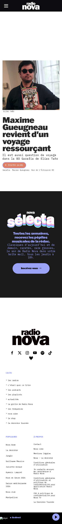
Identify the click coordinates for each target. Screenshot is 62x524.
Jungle (9, 455)
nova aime (13, 414)
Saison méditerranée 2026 (16, 485)
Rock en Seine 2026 (15, 477)
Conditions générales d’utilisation (44, 464)
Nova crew (38, 449)
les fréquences (15, 409)
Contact (37, 444)
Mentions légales (42, 454)
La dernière (12, 450)
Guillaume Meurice (15, 461)
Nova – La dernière (43, 458)
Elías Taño (8, 111)
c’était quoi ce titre (19, 385)
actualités (13, 399)
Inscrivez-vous (29, 268)
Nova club (11, 492)
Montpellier (12, 497)
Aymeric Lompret (14, 472)
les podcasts (14, 390)
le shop (12, 418)
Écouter (15, 165)
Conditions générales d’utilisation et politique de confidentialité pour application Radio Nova (44, 483)
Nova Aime (11, 444)
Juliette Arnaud (14, 467)
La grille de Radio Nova (20, 404)
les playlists (15, 395)
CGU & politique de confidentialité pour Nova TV (44, 495)
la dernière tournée (18, 423)
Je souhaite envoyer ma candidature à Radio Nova (44, 471)
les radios (13, 380)
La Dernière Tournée (44, 502)
